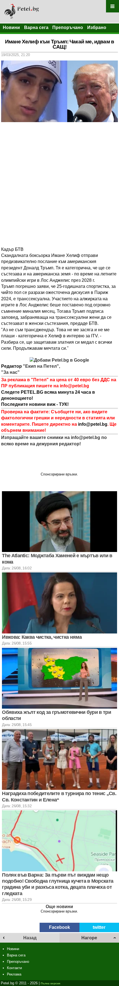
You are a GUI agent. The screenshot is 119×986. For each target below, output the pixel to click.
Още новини (59, 906)
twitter (99, 927)
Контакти (14, 968)
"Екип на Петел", (41, 366)
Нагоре (89, 937)
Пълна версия (50, 983)
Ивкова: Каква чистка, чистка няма (42, 637)
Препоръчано (67, 27)
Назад (30, 937)
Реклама (14, 974)
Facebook (59, 927)
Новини (11, 27)
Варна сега (36, 27)
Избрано (96, 27)
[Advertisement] (59, 184)
